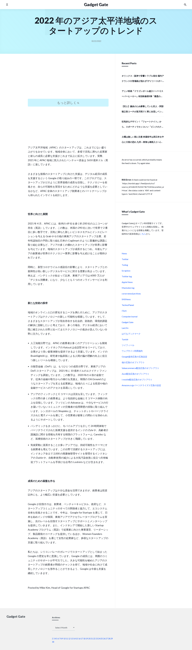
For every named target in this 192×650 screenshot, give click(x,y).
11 (67, 638)
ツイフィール (128, 345)
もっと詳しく (67, 102)
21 (92, 638)
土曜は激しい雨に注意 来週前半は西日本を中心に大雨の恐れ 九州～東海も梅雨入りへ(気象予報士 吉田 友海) (143, 140)
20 (89, 638)
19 (87, 638)
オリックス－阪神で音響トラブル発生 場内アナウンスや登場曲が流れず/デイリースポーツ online (143, 79)
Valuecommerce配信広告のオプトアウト (140, 368)
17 (82, 638)
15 (77, 638)
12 (69, 638)
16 (79, 638)
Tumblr (125, 339)
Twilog (125, 265)
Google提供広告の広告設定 (134, 356)
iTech (124, 310)
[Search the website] (185, 4)
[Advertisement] (68, 78)
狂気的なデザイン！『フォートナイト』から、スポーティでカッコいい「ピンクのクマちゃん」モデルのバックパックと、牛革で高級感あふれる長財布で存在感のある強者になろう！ (143, 125)
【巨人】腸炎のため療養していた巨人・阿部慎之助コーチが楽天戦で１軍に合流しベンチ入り (143, 109)
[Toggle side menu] (7, 4)
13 (72, 638)
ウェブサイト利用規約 (132, 351)
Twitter (125, 259)
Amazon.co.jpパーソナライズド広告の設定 (141, 385)
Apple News (127, 282)
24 (99, 638)
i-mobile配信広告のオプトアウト (137, 379)
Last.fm (125, 328)
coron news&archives (131, 293)
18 (84, 638)
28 (109, 638)
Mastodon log (128, 288)
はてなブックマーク (131, 333)
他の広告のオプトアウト (133, 362)
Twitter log (127, 276)
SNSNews (126, 299)
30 (53, 642)
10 (64, 638)
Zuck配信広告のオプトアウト (135, 374)
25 (102, 638)
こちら (143, 234)
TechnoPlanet (128, 305)
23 (97, 638)
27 (107, 638)
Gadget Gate (127, 322)
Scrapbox (126, 270)
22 (94, 638)
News (124, 253)
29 (112, 638)
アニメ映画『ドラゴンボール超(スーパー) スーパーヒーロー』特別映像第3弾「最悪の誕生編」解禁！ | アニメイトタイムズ (142, 94)
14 (74, 638)
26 (104, 638)
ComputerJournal (129, 316)
